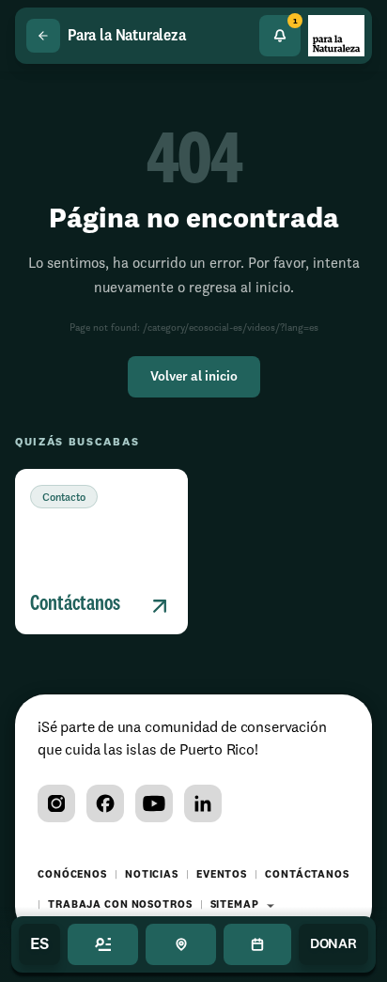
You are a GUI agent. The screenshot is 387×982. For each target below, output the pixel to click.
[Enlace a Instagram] (56, 803)
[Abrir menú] (103, 944)
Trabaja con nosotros (120, 905)
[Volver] (43, 36)
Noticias (151, 875)
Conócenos (72, 875)
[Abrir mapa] (181, 944)
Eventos (221, 875)
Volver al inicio (194, 376)
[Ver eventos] (257, 944)
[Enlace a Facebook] (105, 803)
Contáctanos (307, 875)
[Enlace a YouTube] (154, 803)
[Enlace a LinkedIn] (203, 803)
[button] (101, 551)
